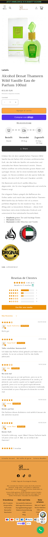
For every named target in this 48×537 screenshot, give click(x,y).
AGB (24, 512)
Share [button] (25, 149)
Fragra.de (20, 481)
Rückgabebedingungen (24, 508)
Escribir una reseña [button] (24, 307)
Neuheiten (8, 512)
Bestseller (7, 510)
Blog (24, 514)
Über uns (40, 510)
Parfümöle (8, 508)
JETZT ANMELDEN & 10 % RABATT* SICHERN (24, 2)
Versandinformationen (24, 503)
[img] (7, 322)
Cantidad (5, 97)
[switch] (43, 522)
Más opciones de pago (24, 123)
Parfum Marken (40, 507)
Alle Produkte (8, 503)
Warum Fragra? (40, 505)
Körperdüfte (8, 505)
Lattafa (5, 70)
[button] (4, 8)
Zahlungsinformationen (24, 505)
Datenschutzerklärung (24, 510)
